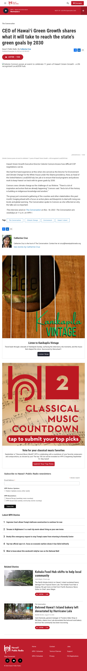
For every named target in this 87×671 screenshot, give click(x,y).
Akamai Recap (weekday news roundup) (19, 498)
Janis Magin (38, 579)
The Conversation (8, 23)
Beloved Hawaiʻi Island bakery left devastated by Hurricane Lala (56, 609)
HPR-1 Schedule (37, 651)
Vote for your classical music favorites (43, 450)
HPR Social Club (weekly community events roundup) (24, 501)
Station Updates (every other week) (18, 491)
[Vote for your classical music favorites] (43, 404)
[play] (6, 10)
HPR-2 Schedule (37, 656)
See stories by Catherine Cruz (27, 247)
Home (34, 646)
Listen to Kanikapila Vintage (43, 342)
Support (70, 651)
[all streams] (84, 10)
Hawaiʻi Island (62, 220)
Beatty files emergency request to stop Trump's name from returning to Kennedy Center (40, 536)
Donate (78, 3)
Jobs (68, 646)
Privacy (52, 656)
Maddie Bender (39, 615)
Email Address (9, 480)
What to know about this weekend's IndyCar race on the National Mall (32, 551)
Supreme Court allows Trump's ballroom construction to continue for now (34, 522)
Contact (52, 646)
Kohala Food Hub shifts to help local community (58, 573)
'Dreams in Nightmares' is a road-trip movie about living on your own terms (35, 529)
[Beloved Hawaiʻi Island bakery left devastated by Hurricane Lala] (18, 611)
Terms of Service (55, 651)
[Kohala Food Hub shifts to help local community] (18, 578)
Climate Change (32, 220)
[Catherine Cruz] (7, 241)
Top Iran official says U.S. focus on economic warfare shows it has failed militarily (37, 544)
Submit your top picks (44, 464)
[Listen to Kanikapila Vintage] (43, 296)
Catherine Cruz (25, 49)
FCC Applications (72, 656)
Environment (48, 220)
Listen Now (44, 354)
